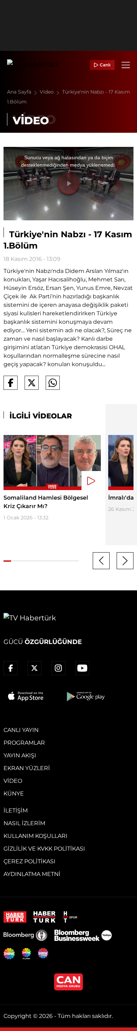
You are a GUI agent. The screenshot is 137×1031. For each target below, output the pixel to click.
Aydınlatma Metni (32, 874)
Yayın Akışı (20, 755)
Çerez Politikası (30, 861)
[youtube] (82, 668)
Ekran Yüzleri (27, 768)
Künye (14, 793)
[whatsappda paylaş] (53, 383)
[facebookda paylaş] (11, 383)
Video (47, 92)
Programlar (24, 742)
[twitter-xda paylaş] (32, 383)
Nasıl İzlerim (24, 823)
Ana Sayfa (20, 92)
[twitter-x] (34, 668)
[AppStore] (26, 696)
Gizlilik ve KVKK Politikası (44, 848)
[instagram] (58, 668)
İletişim (16, 810)
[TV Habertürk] (33, 65)
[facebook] (11, 668)
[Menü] (126, 65)
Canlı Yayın (21, 730)
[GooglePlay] (85, 696)
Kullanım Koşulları (35, 836)
